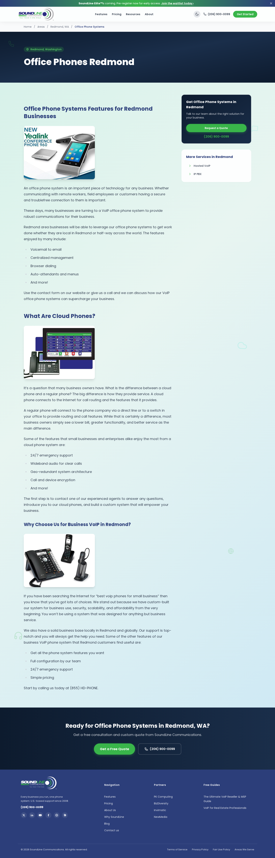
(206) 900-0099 (219, 14)
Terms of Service (177, 849)
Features (101, 14)
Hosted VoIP (202, 166)
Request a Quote (216, 128)
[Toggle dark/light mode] (197, 14)
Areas (41, 27)
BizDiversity (161, 803)
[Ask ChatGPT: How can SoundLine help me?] (57, 815)
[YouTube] (40, 815)
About (149, 14)
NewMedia (160, 817)
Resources (133, 14)
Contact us (111, 830)
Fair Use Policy (221, 849)
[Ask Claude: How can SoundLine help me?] (65, 815)
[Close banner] (271, 3)
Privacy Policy (200, 849)
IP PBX (197, 174)
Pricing (116, 14)
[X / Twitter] (24, 815)
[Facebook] (48, 815)
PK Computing (163, 797)
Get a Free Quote (114, 749)
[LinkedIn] (32, 815)
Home (28, 27)
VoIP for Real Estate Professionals (225, 808)
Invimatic (160, 810)
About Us (110, 810)
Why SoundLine (114, 817)
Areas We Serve (244, 849)
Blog (107, 823)
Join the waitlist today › (177, 3)
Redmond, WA (60, 27)
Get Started (245, 14)
